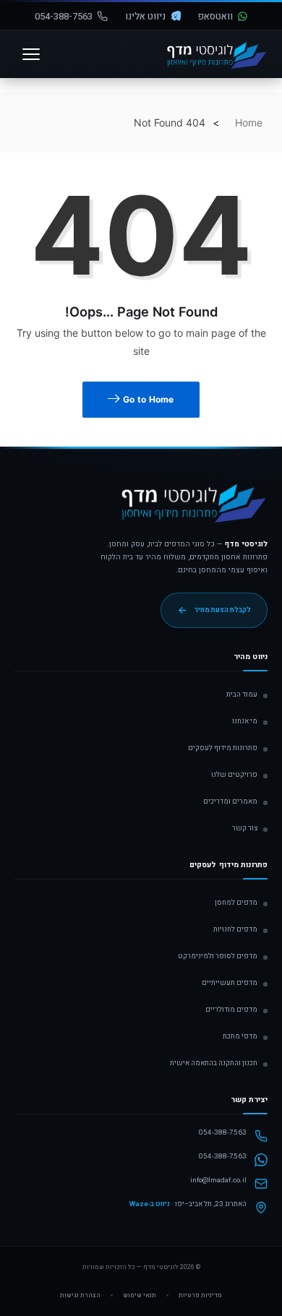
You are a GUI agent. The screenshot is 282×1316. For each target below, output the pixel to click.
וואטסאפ (215, 16)
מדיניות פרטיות (200, 1295)
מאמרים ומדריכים (230, 801)
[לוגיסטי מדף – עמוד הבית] (215, 54)
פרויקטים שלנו (234, 775)
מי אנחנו (244, 721)
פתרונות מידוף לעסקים (222, 748)
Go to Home (147, 399)
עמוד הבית (241, 694)
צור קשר (244, 828)
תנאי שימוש (139, 1295)
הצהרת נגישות (80, 1295)
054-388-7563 (64, 16)
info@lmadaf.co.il (218, 1180)
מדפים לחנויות (235, 929)
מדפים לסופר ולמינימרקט (217, 956)
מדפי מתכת (240, 1036)
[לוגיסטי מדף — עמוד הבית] (191, 508)
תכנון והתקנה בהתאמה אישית (213, 1063)
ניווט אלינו (145, 16)
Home (248, 122)
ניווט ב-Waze (149, 1204)
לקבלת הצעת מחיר (223, 610)
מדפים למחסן (236, 903)
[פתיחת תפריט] (31, 54)
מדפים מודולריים (231, 1010)
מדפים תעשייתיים (229, 983)
